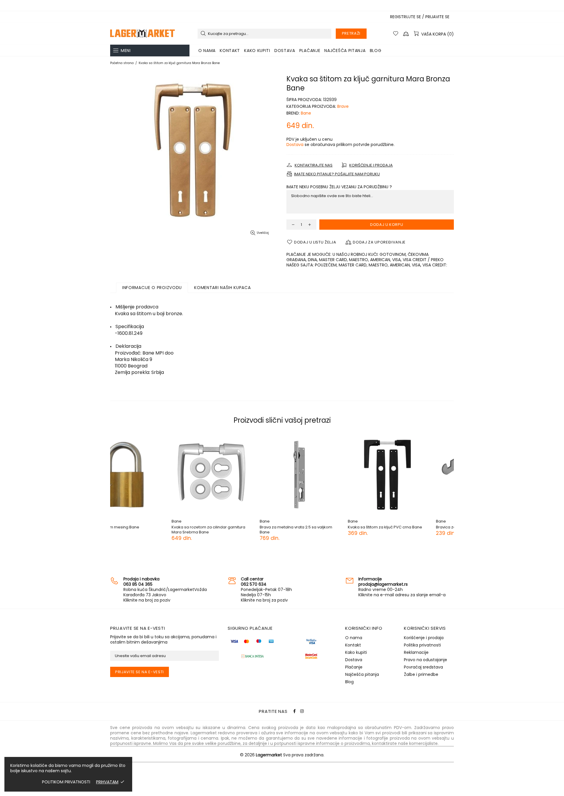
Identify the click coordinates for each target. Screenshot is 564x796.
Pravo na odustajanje (425, 659)
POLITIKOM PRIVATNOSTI (66, 782)
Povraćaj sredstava (423, 667)
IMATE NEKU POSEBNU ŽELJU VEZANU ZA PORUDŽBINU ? (339, 186)
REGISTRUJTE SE (405, 16)
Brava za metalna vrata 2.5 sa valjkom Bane (146, 530)
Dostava (294, 144)
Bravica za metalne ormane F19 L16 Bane (324, 527)
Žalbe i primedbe (421, 674)
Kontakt (353, 645)
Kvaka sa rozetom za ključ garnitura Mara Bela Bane (414, 530)
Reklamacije (416, 652)
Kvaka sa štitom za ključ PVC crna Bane (235, 527)
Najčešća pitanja (362, 674)
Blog (349, 681)
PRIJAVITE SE (437, 16)
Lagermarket (142, 33)
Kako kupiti (356, 652)
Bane (306, 113)
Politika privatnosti (422, 645)
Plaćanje (353, 667)
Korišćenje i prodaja (424, 637)
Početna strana (122, 63)
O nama (353, 637)
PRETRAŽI (351, 33)
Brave (343, 106)
